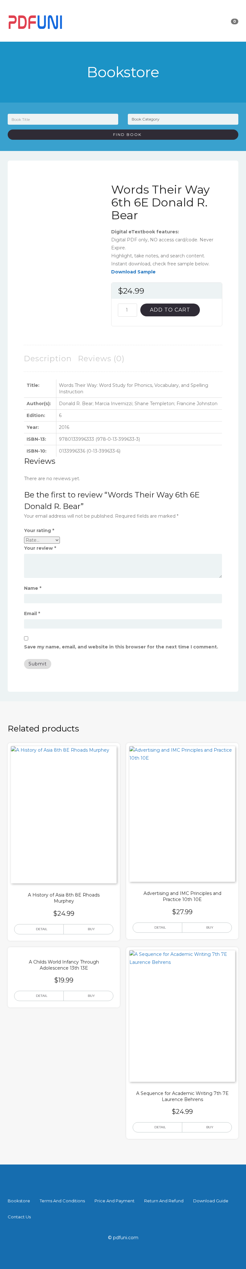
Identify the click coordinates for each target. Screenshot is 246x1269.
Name (32, 588)
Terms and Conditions (62, 1200)
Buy (91, 929)
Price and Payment (114, 1200)
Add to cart (170, 310)
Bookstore (19, 1200)
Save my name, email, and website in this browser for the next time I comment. (121, 647)
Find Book (125, 134)
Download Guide (210, 1200)
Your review (40, 548)
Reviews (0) (101, 358)
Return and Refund (164, 1200)
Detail (41, 929)
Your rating (39, 530)
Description (48, 358)
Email (32, 613)
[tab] (47, 358)
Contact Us (19, 1216)
